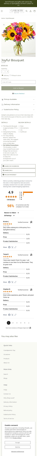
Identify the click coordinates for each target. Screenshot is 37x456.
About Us (6, 363)
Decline (17, 447)
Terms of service (9, 418)
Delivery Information (10, 402)
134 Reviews (12, 200)
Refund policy (8, 410)
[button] (27, 11)
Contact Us (7, 394)
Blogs (5, 378)
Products (6, 358)
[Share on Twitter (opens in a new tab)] (12, 247)
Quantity (4, 68)
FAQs (5, 390)
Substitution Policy (10, 414)
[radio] (26, 192)
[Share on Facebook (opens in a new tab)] (9, 247)
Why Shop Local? (9, 398)
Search (6, 374)
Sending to (7, 79)
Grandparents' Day (9, 350)
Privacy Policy (17, 438)
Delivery (6, 75)
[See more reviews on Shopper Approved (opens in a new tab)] (15, 247)
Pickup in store (16, 75)
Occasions (7, 354)
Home (3, 18)
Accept (17, 442)
